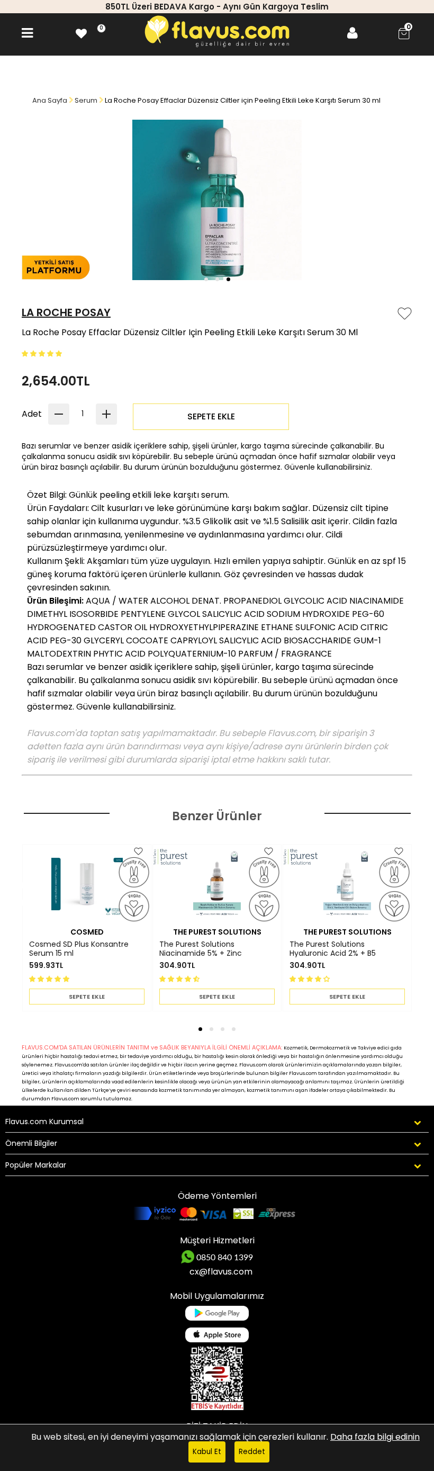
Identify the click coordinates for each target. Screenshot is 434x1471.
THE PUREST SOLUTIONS (217, 932)
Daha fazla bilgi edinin (375, 1437)
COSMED (87, 932)
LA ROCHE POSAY (66, 312)
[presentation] (15, 889)
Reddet (252, 1452)
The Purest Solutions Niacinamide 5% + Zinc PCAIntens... (200, 949)
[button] (206, 279)
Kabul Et (207, 1452)
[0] (81, 33)
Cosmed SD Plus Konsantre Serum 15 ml (79, 949)
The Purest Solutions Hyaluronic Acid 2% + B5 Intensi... (333, 949)
